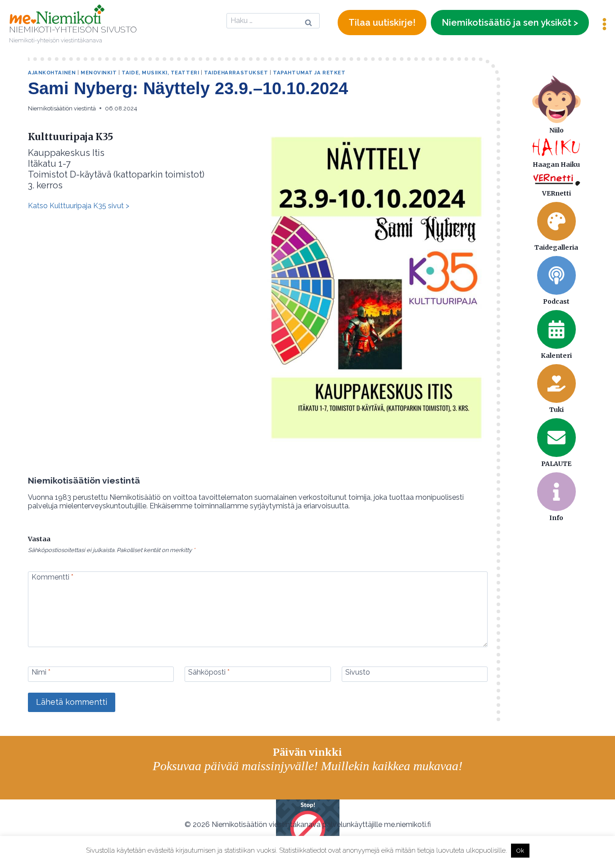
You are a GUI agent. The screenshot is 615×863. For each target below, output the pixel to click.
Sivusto (357, 672)
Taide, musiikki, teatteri (160, 72)
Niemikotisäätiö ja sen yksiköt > (510, 22)
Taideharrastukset (236, 72)
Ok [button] (520, 850)
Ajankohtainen (52, 72)
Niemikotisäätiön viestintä (62, 108)
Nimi (41, 672)
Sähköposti (209, 672)
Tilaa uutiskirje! (382, 22)
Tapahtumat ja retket (309, 72)
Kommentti (52, 576)
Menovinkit (99, 72)
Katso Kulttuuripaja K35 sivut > (78, 205)
